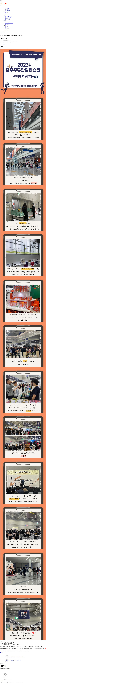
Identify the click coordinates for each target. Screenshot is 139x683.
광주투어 (6, 29)
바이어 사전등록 (8, 17)
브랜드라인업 (7, 10)
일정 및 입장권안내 (8, 16)
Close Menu (2, 31)
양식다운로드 (7, 13)
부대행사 (4, 20)
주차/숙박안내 (7, 18)
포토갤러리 (7, 28)
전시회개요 (7, 8)
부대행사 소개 (7, 21)
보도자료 (6, 27)
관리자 (1, 680)
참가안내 (6, 12)
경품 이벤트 (7, 24)
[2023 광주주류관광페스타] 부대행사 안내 (13, 660)
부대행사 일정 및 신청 (9, 23)
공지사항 (6, 26)
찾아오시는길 (7, 19)
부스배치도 (7, 9)
